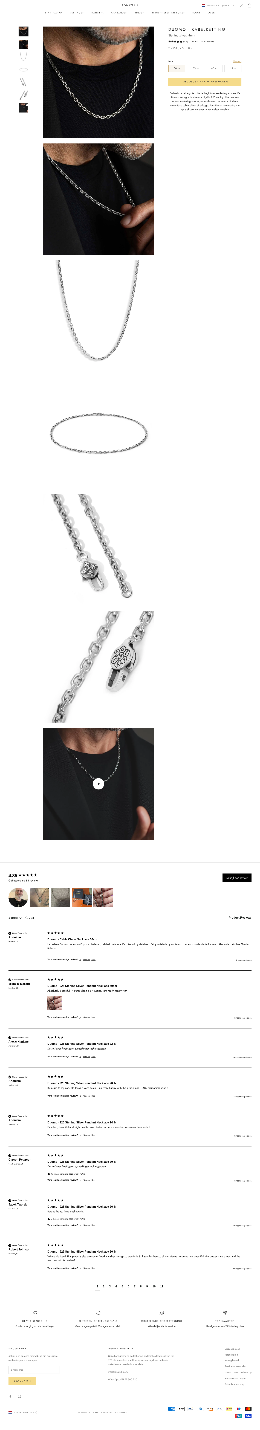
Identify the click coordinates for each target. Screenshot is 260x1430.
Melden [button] (86, 959)
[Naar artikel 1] (23, 31)
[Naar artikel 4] (23, 70)
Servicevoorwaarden (235, 1366)
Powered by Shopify (116, 1412)
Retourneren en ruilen (168, 12)
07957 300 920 (128, 1379)
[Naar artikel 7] (23, 108)
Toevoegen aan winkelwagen (205, 81)
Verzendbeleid (232, 1349)
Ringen (140, 12)
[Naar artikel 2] (23, 44)
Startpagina (54, 12)
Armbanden (119, 12)
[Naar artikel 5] (23, 82)
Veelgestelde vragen (235, 1378)
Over (211, 12)
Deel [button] (93, 959)
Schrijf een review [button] (237, 878)
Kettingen (77, 12)
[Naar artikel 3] (23, 57)
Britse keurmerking (234, 1384)
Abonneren (22, 1381)
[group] (27, 875)
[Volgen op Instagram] (19, 1396)
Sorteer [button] (13, 917)
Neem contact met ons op (238, 1372)
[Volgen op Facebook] (10, 1396)
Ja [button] (80, 959)
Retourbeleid (231, 1354)
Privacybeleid (232, 1360)
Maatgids (237, 61)
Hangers (97, 12)
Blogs (196, 12)
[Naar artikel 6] (23, 95)
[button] (18, 897)
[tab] (240, 918)
